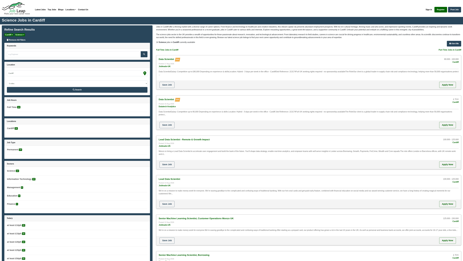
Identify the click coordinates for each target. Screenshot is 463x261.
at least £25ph (14, 250)
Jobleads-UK (165, 66)
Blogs (61, 10)
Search (78, 90)
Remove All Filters (16, 40)
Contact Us (83, 10)
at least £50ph (14, 258)
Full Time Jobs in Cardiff (167, 50)
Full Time (12, 107)
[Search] (144, 54)
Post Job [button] (454, 10)
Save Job (167, 85)
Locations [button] (70, 10)
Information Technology (19, 179)
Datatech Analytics (167, 106)
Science (11, 171)
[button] (13, 108)
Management (13, 187)
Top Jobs (52, 10)
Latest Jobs (40, 10)
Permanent (12, 149)
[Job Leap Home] (17, 8)
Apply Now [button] (447, 85)
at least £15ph (14, 233)
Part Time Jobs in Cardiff (450, 50)
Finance (11, 204)
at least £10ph (14, 225)
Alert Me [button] (455, 44)
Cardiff (10, 128)
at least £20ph (14, 242)
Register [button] (441, 10)
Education (12, 196)
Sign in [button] (429, 10)
